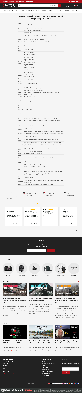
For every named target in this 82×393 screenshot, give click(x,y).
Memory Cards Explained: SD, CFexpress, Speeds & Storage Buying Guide (14, 300)
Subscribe (51, 251)
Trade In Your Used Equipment (48, 363)
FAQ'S (43, 365)
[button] (3, 216)
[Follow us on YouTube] (34, 383)
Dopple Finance (45, 375)
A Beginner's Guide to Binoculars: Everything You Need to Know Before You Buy (66, 300)
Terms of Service (46, 373)
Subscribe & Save (74, 1)
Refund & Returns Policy (47, 371)
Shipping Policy (45, 369)
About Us (44, 361)
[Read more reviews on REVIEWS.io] (73, 231)
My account (66, 6)
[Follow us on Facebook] (29, 383)
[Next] (79, 268)
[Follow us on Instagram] (32, 383)
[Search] (59, 5)
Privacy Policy (45, 367)
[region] (41, 216)
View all (78, 260)
